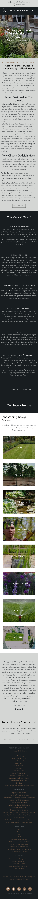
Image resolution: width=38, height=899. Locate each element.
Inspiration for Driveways (19, 802)
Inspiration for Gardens (19, 793)
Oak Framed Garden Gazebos (19, 842)
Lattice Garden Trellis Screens (19, 847)
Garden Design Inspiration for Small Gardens (19, 822)
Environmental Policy (19, 758)
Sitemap (19, 768)
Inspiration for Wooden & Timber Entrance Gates (19, 812)
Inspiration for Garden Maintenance (19, 805)
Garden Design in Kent (19, 773)
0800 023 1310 (20, 4)
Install (19, 832)
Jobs (19, 753)
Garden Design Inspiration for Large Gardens (19, 820)
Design (19, 829)
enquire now (18, 206)
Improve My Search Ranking (19, 879)
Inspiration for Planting (19, 807)
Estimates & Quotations (19, 751)
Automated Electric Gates (19, 781)
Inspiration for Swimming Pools (19, 795)
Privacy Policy (19, 763)
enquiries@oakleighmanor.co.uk (20, 2)
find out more (19, 454)
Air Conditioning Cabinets (19, 852)
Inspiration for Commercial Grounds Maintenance (19, 798)
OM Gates (19, 783)
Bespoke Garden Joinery (19, 839)
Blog (19, 834)
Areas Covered (19, 771)
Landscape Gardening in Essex (19, 778)
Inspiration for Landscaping (19, 810)
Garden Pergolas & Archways (19, 844)
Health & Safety (19, 756)
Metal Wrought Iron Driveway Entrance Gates (19, 786)
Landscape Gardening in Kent (19, 776)
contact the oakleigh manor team (19, 389)
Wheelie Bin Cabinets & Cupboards (19, 849)
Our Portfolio (19, 837)
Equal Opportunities (19, 761)
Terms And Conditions (19, 766)
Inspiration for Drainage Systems (19, 800)
